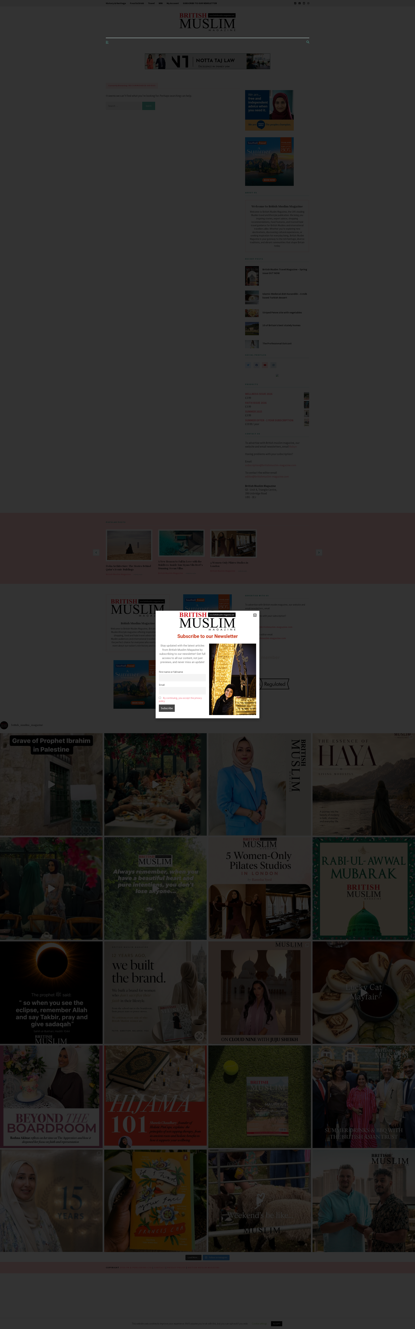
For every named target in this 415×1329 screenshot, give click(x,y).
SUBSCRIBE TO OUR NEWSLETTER (200, 3)
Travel (151, 3)
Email (162, 684)
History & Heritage (116, 3)
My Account (173, 3)
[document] (207, 664)
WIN (161, 3)
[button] (255, 615)
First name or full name (171, 671)
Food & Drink (137, 3)
